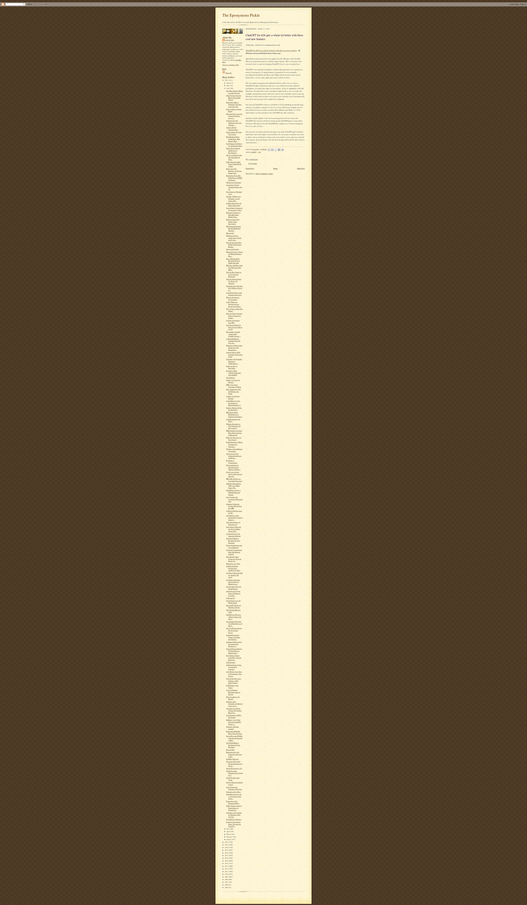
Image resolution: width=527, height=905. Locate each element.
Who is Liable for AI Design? (232, 698)
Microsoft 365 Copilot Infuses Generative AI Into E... (234, 763)
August (228, 83)
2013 (226, 866)
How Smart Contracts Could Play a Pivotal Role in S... (233, 657)
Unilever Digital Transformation (232, 128)
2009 (226, 877)
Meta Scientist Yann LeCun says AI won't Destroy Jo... (233, 559)
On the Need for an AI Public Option (233, 602)
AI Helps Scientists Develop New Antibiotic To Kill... (233, 568)
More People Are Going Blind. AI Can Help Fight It (233, 97)
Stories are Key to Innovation (231, 367)
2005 (226, 887)
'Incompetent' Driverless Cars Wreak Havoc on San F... (234, 623)
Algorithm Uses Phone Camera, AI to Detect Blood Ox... (234, 710)
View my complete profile (230, 65)
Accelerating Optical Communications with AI (234, 187)
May (228, 829)
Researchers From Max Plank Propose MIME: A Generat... (234, 178)
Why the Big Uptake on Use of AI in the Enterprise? (233, 274)
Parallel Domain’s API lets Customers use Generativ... (234, 444)
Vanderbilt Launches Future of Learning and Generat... (233, 637)
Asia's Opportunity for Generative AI (233, 523)
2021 (226, 845)
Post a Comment (252, 163)
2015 (226, 861)
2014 (226, 863)
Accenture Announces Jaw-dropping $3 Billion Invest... (233, 582)
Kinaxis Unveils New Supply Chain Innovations (232, 221)
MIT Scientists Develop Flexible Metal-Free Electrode (233, 228)
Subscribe (228, 73)
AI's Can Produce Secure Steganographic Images (234, 630)
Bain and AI (230, 233)
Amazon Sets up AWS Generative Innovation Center (234, 354)
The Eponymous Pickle (241, 15)
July (227, 85)
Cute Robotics (230, 378)
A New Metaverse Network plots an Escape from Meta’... (233, 304)
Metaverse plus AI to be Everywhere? (233, 438)
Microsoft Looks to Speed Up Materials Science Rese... (234, 254)
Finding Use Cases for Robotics (233, 381)
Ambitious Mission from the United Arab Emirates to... (234, 644)
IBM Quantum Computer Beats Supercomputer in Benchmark (234, 433)
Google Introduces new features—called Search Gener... (233, 681)
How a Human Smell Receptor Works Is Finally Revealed (233, 261)
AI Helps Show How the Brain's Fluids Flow (234, 204)
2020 (226, 847)
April (228, 831)
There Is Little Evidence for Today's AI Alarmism (233, 281)
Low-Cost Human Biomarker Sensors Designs (233, 692)
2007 (226, 882)
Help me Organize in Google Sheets (232, 298)
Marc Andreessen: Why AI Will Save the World (233, 391)
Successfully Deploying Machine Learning (233, 606)
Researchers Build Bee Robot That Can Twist (234, 732)
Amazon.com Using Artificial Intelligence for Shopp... (234, 456)
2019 (226, 850)
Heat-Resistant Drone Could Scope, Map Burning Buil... (233, 139)
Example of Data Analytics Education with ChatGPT (233, 373)
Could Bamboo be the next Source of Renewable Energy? (233, 403)
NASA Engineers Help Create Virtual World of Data (233, 164)
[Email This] (268, 149)
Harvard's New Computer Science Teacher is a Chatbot (234, 315)
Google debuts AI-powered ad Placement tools (234, 499)
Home (275, 168)
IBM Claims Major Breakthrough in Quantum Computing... (234, 414)
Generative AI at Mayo (233, 792)
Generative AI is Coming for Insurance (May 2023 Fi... (234, 815)
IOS (259, 152)
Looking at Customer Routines (233, 397)
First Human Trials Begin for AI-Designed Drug (234, 145)
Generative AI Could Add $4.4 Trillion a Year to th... (234, 288)
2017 (226, 855)
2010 (226, 874)
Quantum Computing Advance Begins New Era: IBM (234, 506)
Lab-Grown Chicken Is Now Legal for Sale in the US (234, 327)
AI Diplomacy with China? (232, 686)
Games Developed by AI (234, 768)
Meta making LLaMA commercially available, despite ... (233, 334)
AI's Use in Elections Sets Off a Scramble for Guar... (234, 157)
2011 (226, 871)
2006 (226, 885)
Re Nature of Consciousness (231, 461)
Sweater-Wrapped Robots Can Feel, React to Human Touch (234, 651)
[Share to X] (275, 149)
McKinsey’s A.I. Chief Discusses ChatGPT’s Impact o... (233, 722)
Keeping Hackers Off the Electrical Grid (234, 409)
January (229, 839)
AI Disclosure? (231, 662)
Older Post (301, 168)
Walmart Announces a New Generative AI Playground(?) (233, 426)
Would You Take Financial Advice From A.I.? (234, 773)
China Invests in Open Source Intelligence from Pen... (233, 593)
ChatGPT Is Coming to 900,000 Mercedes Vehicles (233, 492)
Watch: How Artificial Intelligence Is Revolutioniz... (233, 150)
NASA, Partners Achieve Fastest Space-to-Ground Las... (234, 808)
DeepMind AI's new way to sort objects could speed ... (234, 796)
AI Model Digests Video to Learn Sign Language (234, 667)
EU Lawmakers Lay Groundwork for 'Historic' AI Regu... (233, 467)
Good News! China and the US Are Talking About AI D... (233, 529)
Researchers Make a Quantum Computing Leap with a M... (234, 104)
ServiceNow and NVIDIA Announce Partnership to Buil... (234, 738)
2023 (226, 80)
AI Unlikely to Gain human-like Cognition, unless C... (234, 517)
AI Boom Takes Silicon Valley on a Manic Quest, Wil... (233, 486)
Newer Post (250, 168)
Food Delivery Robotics (233, 819)
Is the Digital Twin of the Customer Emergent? (234, 294)
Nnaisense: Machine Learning (232, 728)
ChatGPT (254, 152)
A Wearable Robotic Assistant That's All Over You (233, 341)
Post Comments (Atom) (264, 173)
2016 (226, 858)
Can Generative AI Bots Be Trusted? (233, 716)
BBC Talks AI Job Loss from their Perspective (234, 480)
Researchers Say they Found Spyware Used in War (234, 754)
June (228, 88)
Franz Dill (229, 40)
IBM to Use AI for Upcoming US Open (233, 386)
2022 (226, 842)
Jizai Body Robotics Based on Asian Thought (234, 92)
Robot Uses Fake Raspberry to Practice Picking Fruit (234, 171)
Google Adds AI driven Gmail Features (233, 588)
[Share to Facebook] (279, 149)
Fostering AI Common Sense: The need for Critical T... (233, 824)
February (229, 837)
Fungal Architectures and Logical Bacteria (234, 546)
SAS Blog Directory (232, 759)
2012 (226, 869)
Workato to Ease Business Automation (234, 450)
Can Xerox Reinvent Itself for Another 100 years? (234, 575)
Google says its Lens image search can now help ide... (234, 474)
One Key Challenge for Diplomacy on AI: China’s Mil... (233, 198)
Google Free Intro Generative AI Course (234, 788)
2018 (226, 853)
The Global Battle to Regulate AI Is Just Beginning (233, 540)
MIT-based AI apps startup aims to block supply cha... (233, 238)
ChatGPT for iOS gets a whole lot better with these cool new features (271, 50)
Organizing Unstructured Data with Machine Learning (234, 552)
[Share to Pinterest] (282, 149)
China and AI (230, 598)
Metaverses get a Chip (233, 564)
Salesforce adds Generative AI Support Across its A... (234, 704)
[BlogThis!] (272, 149)
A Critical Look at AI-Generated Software (233, 535)
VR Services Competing (233, 182)
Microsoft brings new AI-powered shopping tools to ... (234, 116)
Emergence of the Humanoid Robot (232, 802)
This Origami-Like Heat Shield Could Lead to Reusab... (234, 244)
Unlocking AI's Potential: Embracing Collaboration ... (234, 361)
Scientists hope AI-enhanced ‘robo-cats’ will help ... (234, 123)
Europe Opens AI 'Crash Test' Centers (234, 133)
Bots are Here (230, 750)
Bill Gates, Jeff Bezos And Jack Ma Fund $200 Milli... (234, 267)
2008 (226, 879)
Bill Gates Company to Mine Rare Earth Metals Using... (233, 215)
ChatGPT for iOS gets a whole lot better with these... (233, 617)
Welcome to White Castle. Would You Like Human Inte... (234, 347)
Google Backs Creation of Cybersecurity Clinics (234, 209)
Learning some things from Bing (233, 321)
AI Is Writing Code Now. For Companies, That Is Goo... (234, 674)
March (228, 834)
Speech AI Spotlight (232, 249)
